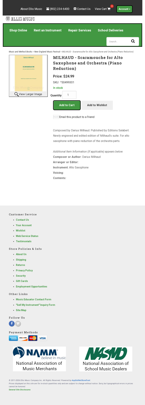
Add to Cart (66, 105)
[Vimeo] (18, 323)
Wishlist (20, 230)
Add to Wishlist (97, 105)
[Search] (133, 40)
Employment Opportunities (31, 286)
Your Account (24, 225)
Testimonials (23, 241)
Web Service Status (27, 236)
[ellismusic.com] (20, 18)
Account (124, 9)
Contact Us (84, 9)
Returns (20, 265)
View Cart (103, 9)
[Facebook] (11, 323)
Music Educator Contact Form (33, 299)
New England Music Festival (47, 51)
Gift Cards (22, 281)
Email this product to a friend (76, 117)
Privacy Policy (24, 270)
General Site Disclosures (20, 390)
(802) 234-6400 (59, 9)
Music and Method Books (20, 51)
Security (21, 275)
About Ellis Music (31, 9)
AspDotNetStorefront (81, 380)
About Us (21, 254)
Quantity (56, 95)
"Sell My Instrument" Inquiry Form (35, 304)
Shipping (21, 259)
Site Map (21, 310)
